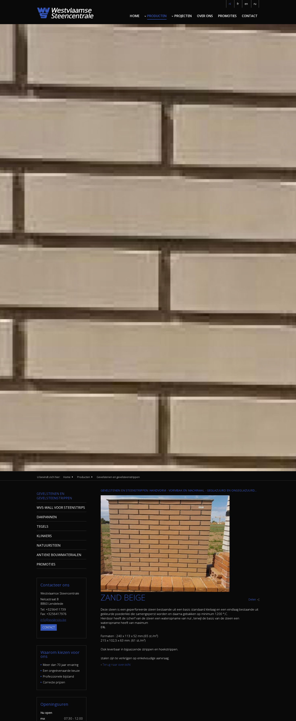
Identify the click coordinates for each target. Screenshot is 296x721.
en (246, 4)
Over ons (205, 16)
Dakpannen (47, 517)
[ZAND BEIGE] (165, 591)
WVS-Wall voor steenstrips (61, 507)
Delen (252, 599)
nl (230, 4)
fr (238, 4)
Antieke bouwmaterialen (59, 555)
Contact (250, 16)
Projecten (183, 16)
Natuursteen (49, 545)
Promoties (227, 16)
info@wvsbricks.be (53, 620)
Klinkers (44, 536)
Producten (157, 16)
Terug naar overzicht (117, 664)
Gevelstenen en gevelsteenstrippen (54, 495)
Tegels (42, 526)
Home (134, 16)
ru (255, 4)
